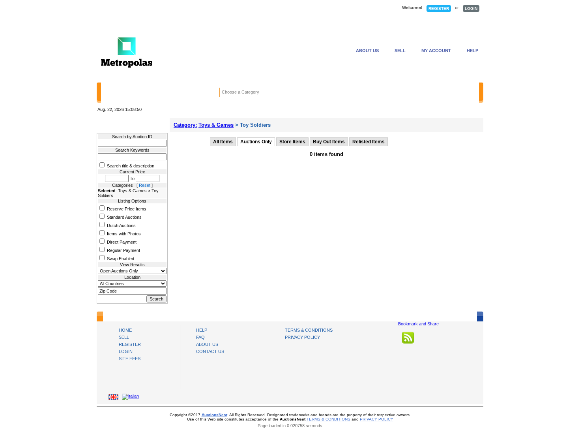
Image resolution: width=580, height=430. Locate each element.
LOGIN (471, 8)
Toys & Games (216, 125)
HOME (122, 8)
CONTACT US (210, 351)
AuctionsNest (214, 415)
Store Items (292, 142)
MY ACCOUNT (436, 50)
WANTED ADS (221, 8)
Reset (144, 185)
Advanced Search (390, 93)
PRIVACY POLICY (302, 337)
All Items (223, 142)
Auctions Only (256, 142)
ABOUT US (367, 50)
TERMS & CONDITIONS (309, 330)
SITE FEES (129, 358)
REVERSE (276, 8)
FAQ (200, 337)
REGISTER (438, 8)
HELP (472, 50)
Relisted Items (368, 142)
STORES (170, 8)
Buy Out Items (329, 142)
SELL (400, 50)
